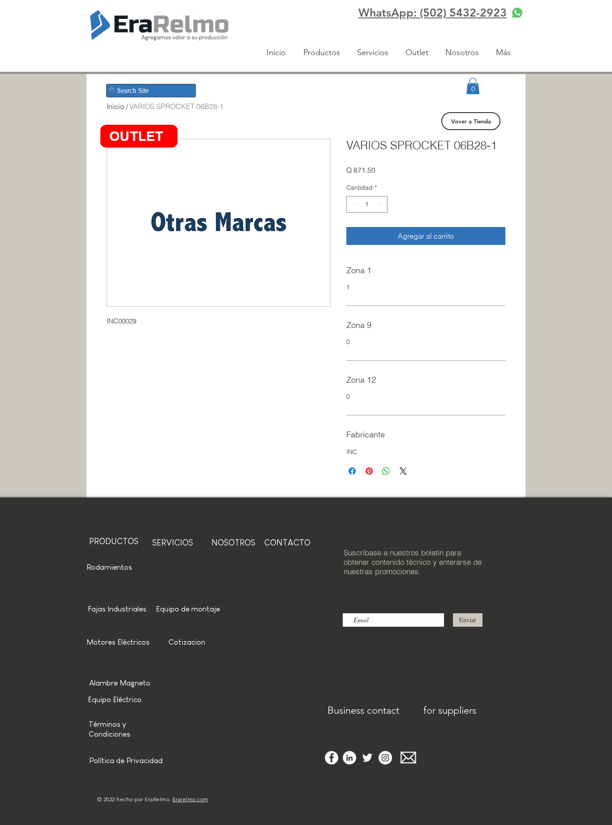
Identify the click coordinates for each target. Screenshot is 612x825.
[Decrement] (353, 204)
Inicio (115, 106)
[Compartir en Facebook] (352, 471)
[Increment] (380, 204)
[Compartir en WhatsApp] (386, 471)
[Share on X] (403, 471)
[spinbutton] (367, 204)
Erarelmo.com (190, 799)
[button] (473, 86)
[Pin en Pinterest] (369, 471)
